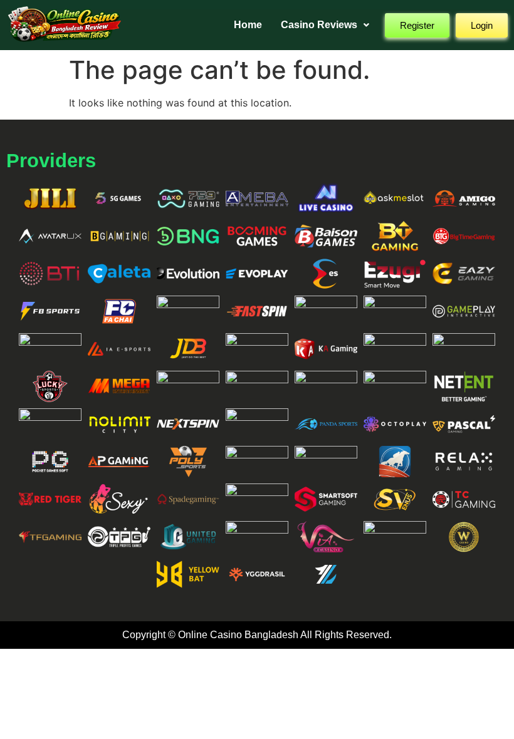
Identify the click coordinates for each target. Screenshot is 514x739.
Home (248, 24)
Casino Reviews (319, 24)
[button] (325, 25)
